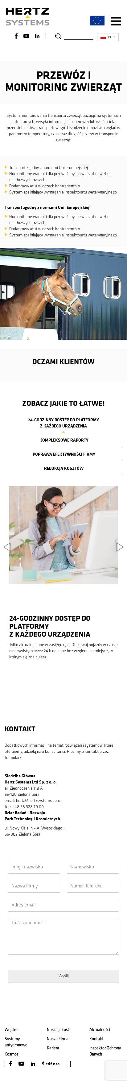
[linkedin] (33, 1063)
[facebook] (11, 1063)
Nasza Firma (57, 1039)
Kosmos (11, 1054)
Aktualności (99, 1030)
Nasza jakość (58, 1030)
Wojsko (11, 1030)
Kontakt (96, 1039)
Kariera (53, 1048)
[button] (6, 581)
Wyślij (64, 976)
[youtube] (22, 1063)
